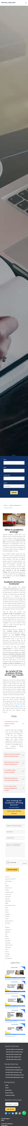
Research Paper (9, 1092)
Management (8, 929)
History (6, 918)
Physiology (7, 943)
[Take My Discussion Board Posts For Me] (15, 973)
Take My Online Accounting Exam (14, 1049)
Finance (7, 909)
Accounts (7, 876)
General (7, 912)
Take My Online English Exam (13, 1057)
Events (6, 907)
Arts (6, 883)
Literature (7, 927)
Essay (6, 1085)
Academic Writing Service (15, 505)
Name (5, 459)
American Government (10, 879)
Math (6, 934)
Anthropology (8, 881)
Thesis (7, 1087)
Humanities (7, 923)
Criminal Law (8, 894)
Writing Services (9, 1082)
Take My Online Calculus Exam (14, 1054)
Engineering (7, 901)
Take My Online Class (11, 1064)
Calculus (7, 890)
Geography (7, 914)
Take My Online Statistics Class (13, 1072)
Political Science (8, 945)
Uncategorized (8, 958)
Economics (7, 898)
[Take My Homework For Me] (15, 987)
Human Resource (9, 921)
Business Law (8, 887)
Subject (6, 483)
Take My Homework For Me (11, 993)
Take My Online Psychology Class (14, 1069)
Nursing (7, 938)
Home (5, 505)
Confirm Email (7, 475)
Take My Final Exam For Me (11, 1007)
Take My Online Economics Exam (14, 1052)
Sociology (7, 954)
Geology (7, 916)
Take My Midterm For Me (11, 1022)
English (6, 903)
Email (5, 467)
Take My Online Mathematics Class (14, 1077)
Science (7, 949)
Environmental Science (10, 905)
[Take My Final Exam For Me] (15, 1001)
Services (7, 951)
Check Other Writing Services (14, 812)
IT (5, 925)
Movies (6, 936)
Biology (7, 885)
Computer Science (9, 892)
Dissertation (8, 1090)
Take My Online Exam (12, 1046)
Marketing (7, 932)
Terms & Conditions (7, 1123)
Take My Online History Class (12, 1067)
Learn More (14, 235)
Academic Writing (8, 507)
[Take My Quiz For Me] (15, 1029)
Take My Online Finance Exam (13, 1059)
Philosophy (7, 940)
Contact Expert (5, 1118)
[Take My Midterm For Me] (15, 1015)
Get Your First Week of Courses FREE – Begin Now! (14, 226)
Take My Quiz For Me (10, 1036)
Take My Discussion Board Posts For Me (14, 979)
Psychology (7, 947)
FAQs (2, 1120)
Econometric (8, 896)
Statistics (7, 956)
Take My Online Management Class (14, 1075)
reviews (22, 706)
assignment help (18, 705)
